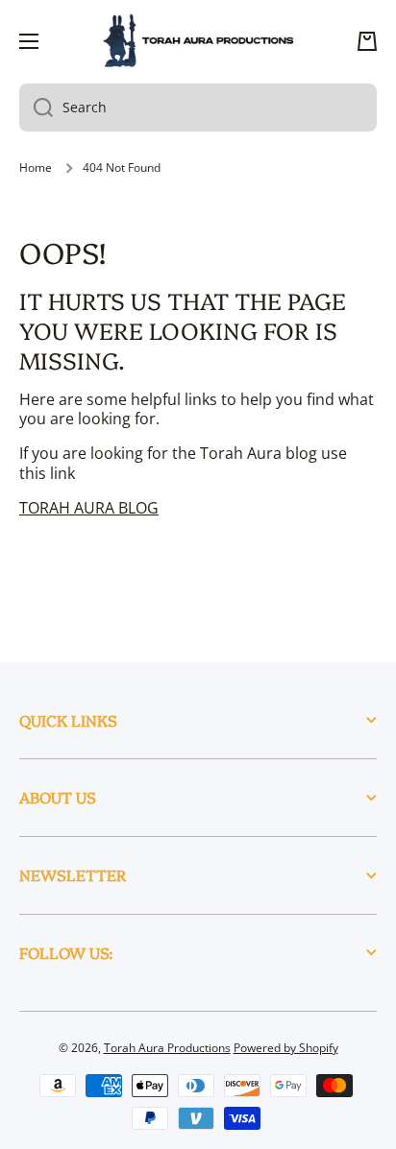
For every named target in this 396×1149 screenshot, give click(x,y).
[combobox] (198, 108)
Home (35, 168)
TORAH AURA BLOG (89, 507)
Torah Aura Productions (167, 1048)
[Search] (36, 108)
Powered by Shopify (286, 1048)
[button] (367, 41)
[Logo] (198, 40)
